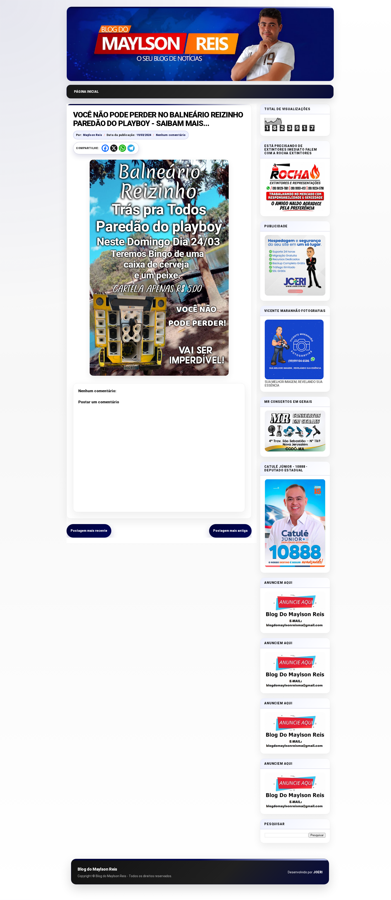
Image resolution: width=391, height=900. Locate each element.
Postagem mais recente (89, 530)
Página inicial (86, 91)
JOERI (317, 872)
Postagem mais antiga (230, 530)
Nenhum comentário (171, 135)
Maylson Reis (92, 135)
